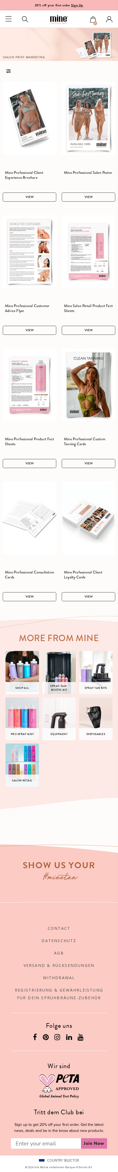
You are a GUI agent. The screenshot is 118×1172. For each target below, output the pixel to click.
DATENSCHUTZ (58, 940)
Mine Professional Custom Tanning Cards (84, 441)
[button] (93, 20)
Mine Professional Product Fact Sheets (29, 441)
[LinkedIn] (69, 1038)
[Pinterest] (46, 1038)
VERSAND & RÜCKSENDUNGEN (59, 965)
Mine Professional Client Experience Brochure (24, 175)
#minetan (60, 878)
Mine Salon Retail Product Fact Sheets (88, 308)
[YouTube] (81, 1038)
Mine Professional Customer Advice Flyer (27, 308)
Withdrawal (59, 977)
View (30, 196)
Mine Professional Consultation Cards (29, 575)
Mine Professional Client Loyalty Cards (83, 575)
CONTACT (59, 928)
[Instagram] (57, 1038)
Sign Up (77, 5)
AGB (59, 953)
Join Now (94, 1143)
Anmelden (109, 19)
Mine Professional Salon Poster (88, 172)
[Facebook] (35, 1038)
